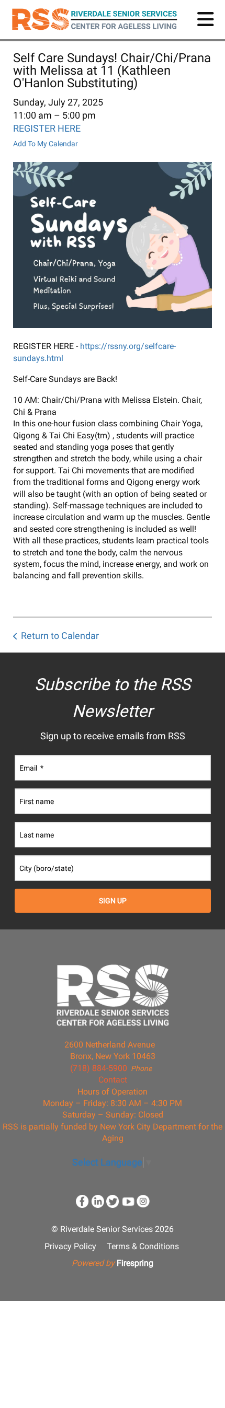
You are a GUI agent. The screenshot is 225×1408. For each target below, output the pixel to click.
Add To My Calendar (45, 143)
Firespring (135, 1263)
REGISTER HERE (47, 128)
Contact (112, 1080)
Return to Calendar (60, 635)
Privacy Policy (70, 1246)
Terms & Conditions (143, 1246)
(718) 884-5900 (98, 1068)
